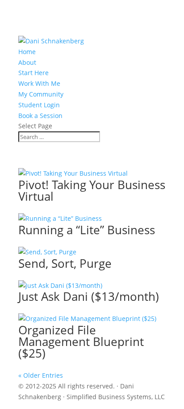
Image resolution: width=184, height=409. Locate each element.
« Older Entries (40, 375)
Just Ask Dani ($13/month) (88, 296)
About (27, 62)
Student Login (39, 105)
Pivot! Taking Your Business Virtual (91, 190)
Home (27, 51)
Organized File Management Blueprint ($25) (81, 341)
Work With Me (39, 83)
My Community (40, 94)
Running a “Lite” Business (86, 230)
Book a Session (40, 115)
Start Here (33, 72)
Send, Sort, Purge (65, 263)
